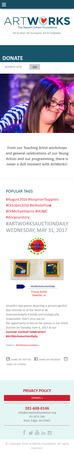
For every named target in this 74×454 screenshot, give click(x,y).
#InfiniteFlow (40, 205)
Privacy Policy (37, 390)
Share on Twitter (21, 359)
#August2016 (16, 199)
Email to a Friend (16, 364)
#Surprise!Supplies (43, 199)
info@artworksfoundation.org (37, 412)
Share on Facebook (49, 359)
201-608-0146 (37, 408)
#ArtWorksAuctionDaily (22, 336)
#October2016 (17, 205)
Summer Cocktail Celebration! (26, 331)
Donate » (37, 397)
